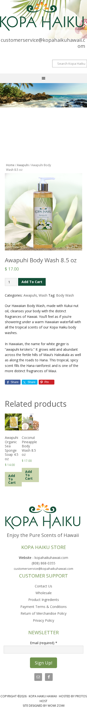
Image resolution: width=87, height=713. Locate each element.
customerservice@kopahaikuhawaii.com (43, 43)
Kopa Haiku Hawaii (43, 16)
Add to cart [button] (12, 479)
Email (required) (43, 643)
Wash (43, 295)
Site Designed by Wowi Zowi (44, 706)
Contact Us (43, 586)
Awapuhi (23, 165)
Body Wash (65, 295)
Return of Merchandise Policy (43, 613)
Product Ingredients (43, 599)
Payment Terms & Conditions (43, 606)
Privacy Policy (43, 620)
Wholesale (44, 593)
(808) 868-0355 (43, 563)
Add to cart (32, 281)
